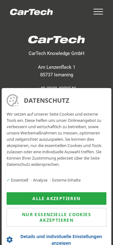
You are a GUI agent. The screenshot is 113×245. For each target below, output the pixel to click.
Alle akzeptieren (56, 198)
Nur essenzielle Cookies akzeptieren (56, 217)
